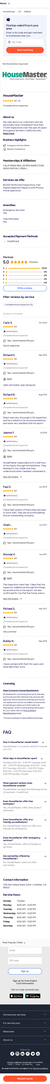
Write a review (25, 288)
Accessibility (38, 1063)
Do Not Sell (27, 1063)
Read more (8, 133)
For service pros (11, 1023)
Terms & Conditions (40, 1068)
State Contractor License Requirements (21, 690)
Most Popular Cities (12, 942)
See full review (10, 477)
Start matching (25, 50)
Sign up (25, 971)
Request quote (25, 1078)
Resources (8, 1031)
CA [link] (19, 11)
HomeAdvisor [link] (9, 11)
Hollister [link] (27, 11)
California (17, 1063)
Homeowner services (14, 1014)
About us (7, 1040)
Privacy (10, 1063)
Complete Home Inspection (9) (19, 304)
